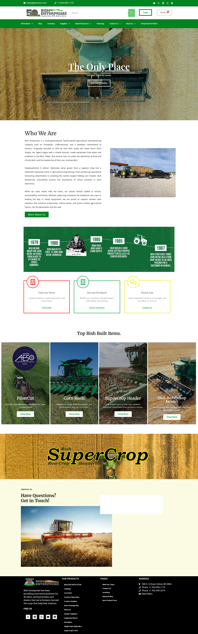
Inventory (51, 24)
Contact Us (107, 588)
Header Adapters (70, 614)
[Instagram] (167, 3)
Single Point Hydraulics (73, 626)
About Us (129, 24)
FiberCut (67, 610)
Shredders (68, 622)
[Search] (131, 13)
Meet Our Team (108, 585)
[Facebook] (172, 3)
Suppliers (63, 24)
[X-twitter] (159, 3)
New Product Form (110, 600)
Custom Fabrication (71, 597)
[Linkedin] (163, 3)
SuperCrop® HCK (71, 631)
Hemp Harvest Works (149, 24)
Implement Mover (71, 618)
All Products (25, 24)
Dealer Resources (82, 24)
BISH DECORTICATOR (72, 585)
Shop (40, 24)
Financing (100, 24)
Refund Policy (108, 596)
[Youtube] (154, 3)
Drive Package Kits (71, 606)
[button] (113, 174)
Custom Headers (70, 601)
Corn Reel (68, 593)
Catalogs (67, 589)
